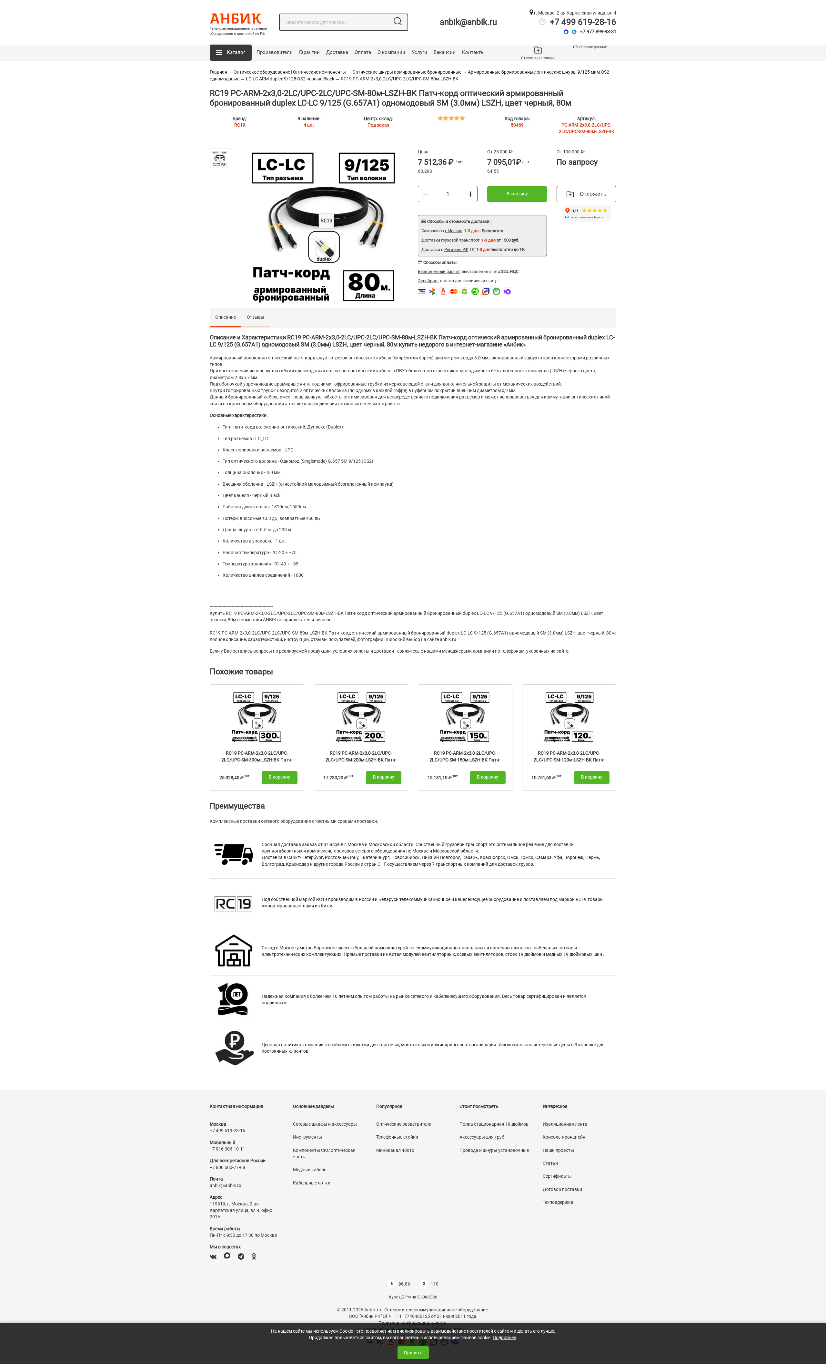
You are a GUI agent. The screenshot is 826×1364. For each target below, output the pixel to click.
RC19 (239, 125)
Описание (225, 317)
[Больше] (470, 194)
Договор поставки (562, 1189)
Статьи (550, 1163)
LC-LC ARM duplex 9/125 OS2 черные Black (290, 78)
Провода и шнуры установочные (494, 1150)
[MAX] (227, 1256)
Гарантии (309, 52)
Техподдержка (558, 1202)
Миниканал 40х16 (395, 1150)
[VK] (213, 1256)
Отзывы (255, 317)
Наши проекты (558, 1150)
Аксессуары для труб (481, 1137)
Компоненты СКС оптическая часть (324, 1153)
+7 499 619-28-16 (583, 22)
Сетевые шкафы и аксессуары (325, 1124)
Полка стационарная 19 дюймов (494, 1124)
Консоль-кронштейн (564, 1137)
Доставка (337, 52)
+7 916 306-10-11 (227, 1149)
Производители (275, 52)
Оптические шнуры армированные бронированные (407, 72)
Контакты (473, 52)
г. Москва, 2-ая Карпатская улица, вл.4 (574, 13)
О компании (391, 52)
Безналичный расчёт (439, 271)
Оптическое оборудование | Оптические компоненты (290, 72)
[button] (231, 53)
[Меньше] (425, 194)
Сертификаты (557, 1176)
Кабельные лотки (311, 1182)
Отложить (593, 194)
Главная (218, 72)
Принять (413, 1352)
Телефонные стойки (397, 1137)
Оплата (363, 52)
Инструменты (307, 1137)
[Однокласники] (254, 1256)
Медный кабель (310, 1169)
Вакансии (445, 52)
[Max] (566, 31)
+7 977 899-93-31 (598, 32)
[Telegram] (574, 31)
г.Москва (453, 230)
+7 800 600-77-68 (227, 1167)
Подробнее (504, 1337)
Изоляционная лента (565, 1124)
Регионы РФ (456, 249)
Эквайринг (428, 280)
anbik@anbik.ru (468, 22)
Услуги (419, 52)
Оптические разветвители (403, 1124)
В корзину (517, 193)
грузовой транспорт (460, 240)
